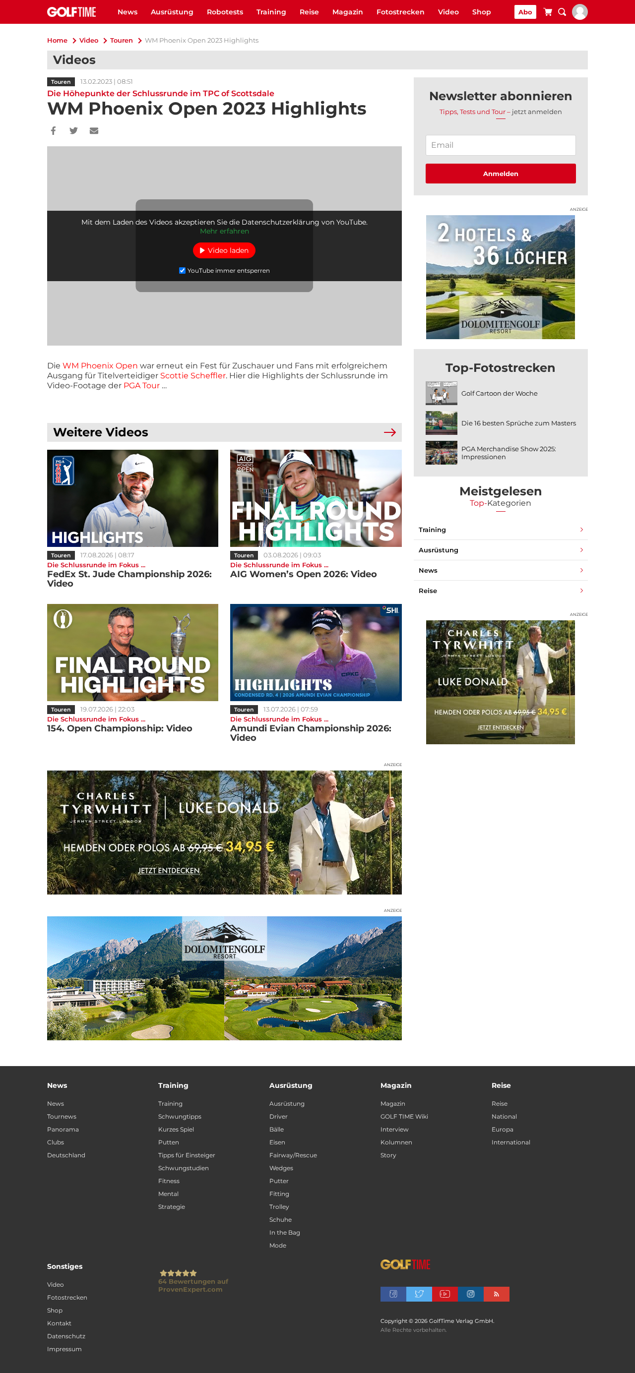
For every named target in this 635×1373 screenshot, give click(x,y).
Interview (395, 1129)
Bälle (276, 1129)
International (511, 1142)
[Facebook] (53, 131)
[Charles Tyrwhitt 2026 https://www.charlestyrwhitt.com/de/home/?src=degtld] (224, 833)
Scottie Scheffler (193, 375)
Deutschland (66, 1155)
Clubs (55, 1142)
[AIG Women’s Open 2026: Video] (315, 498)
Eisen (277, 1142)
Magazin (347, 11)
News (127, 11)
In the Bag (284, 1232)
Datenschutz (66, 1336)
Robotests (225, 11)
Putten (168, 1142)
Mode (277, 1245)
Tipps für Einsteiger (186, 1155)
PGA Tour (142, 385)
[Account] (580, 17)
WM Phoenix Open (100, 365)
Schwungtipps (179, 1116)
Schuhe (280, 1219)
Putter (279, 1181)
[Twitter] (73, 131)
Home (57, 40)
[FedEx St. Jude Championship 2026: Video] (132, 498)
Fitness (169, 1181)
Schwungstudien (183, 1168)
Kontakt (59, 1323)
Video (448, 11)
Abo (525, 12)
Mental (168, 1193)
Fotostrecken (401, 11)
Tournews (61, 1116)
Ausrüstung (172, 11)
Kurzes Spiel (176, 1129)
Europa (502, 1129)
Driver (278, 1116)
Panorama (63, 1129)
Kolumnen (396, 1142)
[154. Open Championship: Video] (132, 652)
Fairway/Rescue (293, 1155)
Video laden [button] (228, 250)
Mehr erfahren (224, 231)
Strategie (171, 1206)
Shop (481, 11)
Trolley (279, 1206)
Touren (121, 40)
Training (271, 11)
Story (388, 1155)
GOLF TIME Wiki (404, 1116)
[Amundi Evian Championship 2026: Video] (315, 652)
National (504, 1116)
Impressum (64, 1349)
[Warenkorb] (547, 13)
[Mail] (94, 131)
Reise (309, 11)
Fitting (279, 1193)
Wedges (281, 1168)
